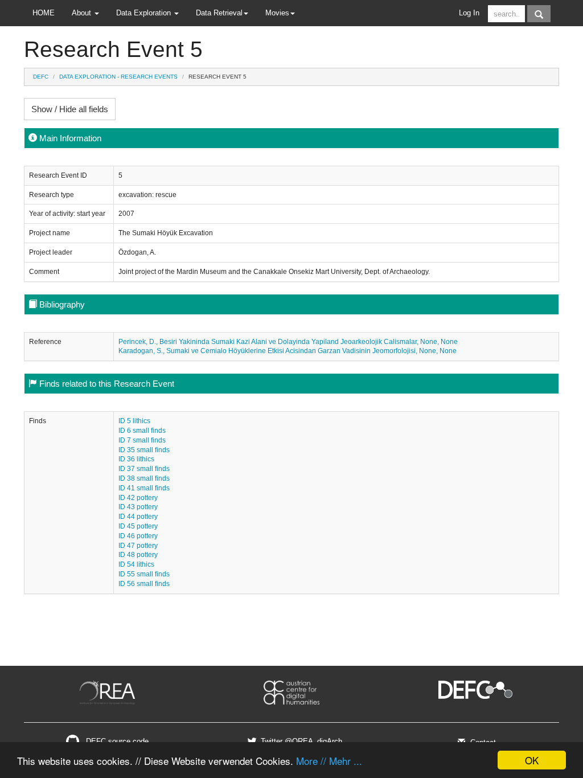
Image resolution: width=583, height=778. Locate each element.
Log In (469, 13)
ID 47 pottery (138, 546)
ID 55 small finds (144, 574)
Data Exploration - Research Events (118, 76)
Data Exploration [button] (144, 13)
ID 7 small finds (142, 440)
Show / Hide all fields (69, 109)
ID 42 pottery (138, 498)
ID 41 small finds (144, 488)
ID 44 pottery (138, 517)
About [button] (82, 13)
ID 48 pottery (138, 555)
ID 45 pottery (138, 526)
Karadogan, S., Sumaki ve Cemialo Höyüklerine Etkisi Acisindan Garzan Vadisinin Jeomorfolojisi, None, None (287, 351)
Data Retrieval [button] (219, 13)
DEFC (40, 76)
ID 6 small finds (142, 431)
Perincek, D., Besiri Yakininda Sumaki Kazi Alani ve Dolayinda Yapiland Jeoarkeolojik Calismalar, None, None (288, 342)
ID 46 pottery (138, 536)
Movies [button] (277, 13)
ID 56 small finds (144, 584)
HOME (43, 13)
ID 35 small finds (144, 450)
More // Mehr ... (329, 761)
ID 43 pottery (138, 507)
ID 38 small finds (144, 478)
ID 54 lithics (136, 564)
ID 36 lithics (136, 459)
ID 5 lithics (134, 421)
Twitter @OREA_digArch (300, 741)
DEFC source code (116, 741)
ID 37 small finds (144, 469)
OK (532, 760)
